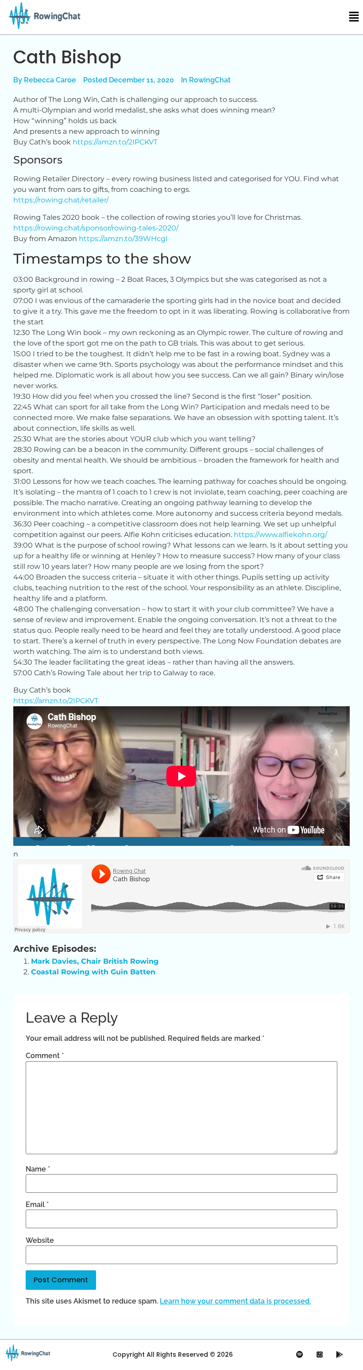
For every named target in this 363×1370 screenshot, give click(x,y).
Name (38, 1169)
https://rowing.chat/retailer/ (60, 200)
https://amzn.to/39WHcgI (123, 238)
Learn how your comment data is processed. (235, 1301)
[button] (354, 17)
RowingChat (210, 80)
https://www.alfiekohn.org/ (280, 534)
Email (37, 1204)
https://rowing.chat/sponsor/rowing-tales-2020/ (95, 228)
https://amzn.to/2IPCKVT (115, 142)
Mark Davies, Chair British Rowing (94, 961)
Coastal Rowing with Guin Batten (93, 972)
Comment (45, 1055)
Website (40, 1240)
